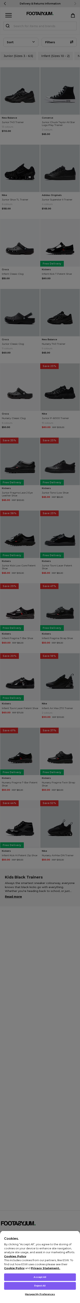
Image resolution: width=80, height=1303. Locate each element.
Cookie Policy (14, 1268)
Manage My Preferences (40, 1294)
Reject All (40, 1285)
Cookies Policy (15, 1256)
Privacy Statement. (45, 1268)
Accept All (40, 1277)
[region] (40, 1267)
